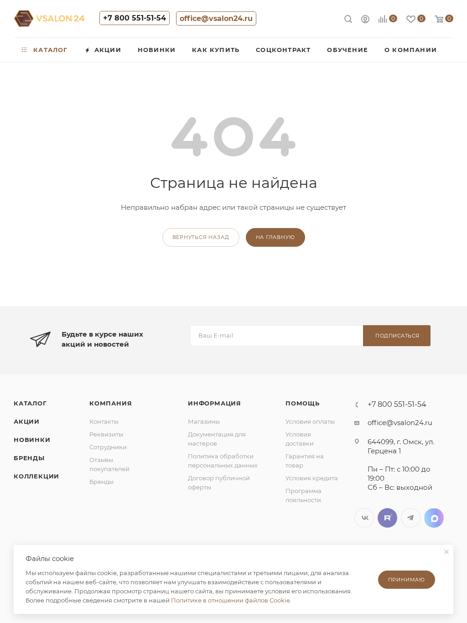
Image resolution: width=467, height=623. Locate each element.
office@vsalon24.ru (216, 18)
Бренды (29, 458)
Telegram (410, 518)
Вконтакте (364, 518)
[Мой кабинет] (365, 20)
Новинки (32, 439)
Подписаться (397, 335)
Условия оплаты (310, 421)
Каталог (30, 403)
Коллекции (36, 476)
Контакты (104, 421)
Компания (110, 403)
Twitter (387, 518)
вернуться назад (200, 237)
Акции (27, 421)
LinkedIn (434, 518)
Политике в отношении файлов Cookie (230, 600)
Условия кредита (311, 478)
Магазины (204, 421)
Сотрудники (108, 447)
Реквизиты (106, 434)
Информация (214, 403)
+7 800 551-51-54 (134, 18)
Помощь (302, 403)
